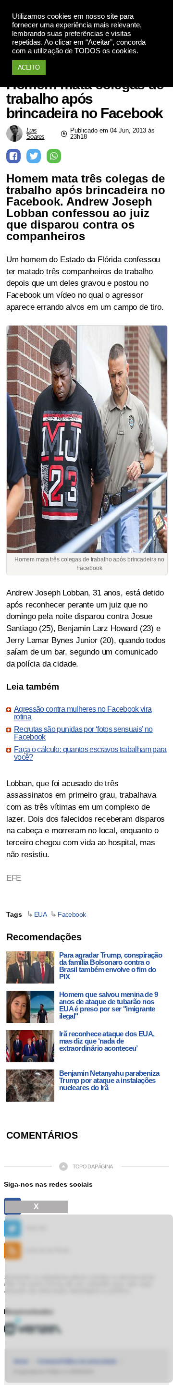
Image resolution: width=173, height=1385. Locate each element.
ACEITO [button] (29, 67)
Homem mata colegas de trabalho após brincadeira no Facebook (85, 99)
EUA (40, 914)
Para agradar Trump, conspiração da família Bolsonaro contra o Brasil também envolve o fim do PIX (110, 965)
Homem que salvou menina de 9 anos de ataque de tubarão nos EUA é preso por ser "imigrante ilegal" (108, 1005)
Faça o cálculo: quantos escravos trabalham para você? (90, 753)
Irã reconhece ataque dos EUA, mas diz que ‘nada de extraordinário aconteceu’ (107, 1041)
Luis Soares (35, 133)
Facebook (72, 914)
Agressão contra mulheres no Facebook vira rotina (83, 713)
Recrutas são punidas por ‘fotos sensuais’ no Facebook (83, 733)
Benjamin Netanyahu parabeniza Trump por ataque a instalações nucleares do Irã (109, 1080)
